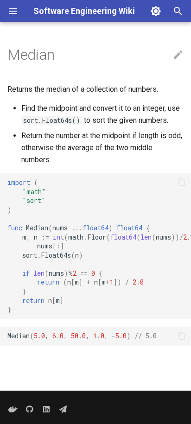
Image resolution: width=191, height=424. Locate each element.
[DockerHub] (13, 409)
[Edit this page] (178, 55)
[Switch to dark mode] (155, 11)
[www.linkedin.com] (46, 409)
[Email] (63, 409)
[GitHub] (29, 409)
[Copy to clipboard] (181, 182)
